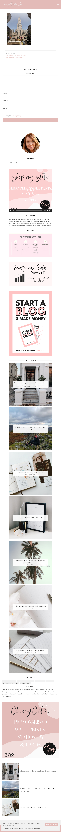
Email (5, 101)
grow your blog (22, 680)
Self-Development (8, 683)
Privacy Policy (17, 116)
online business (40, 680)
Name (5, 93)
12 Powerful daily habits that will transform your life (30, 561)
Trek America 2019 (25, 683)
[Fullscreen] (50, 210)
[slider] (29, 210)
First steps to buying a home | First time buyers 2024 (30, 383)
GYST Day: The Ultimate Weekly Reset (30, 517)
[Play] (11, 210)
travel (17, 683)
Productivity (50, 680)
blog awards (12, 680)
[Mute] (47, 210)
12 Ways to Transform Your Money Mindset (30, 650)
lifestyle (31, 680)
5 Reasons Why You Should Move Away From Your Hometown (30, 428)
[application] (30, 190)
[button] (30, 190)
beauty (5, 680)
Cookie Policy (36, 828)
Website (5, 108)
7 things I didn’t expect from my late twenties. (30, 606)
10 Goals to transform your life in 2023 (30, 472)
